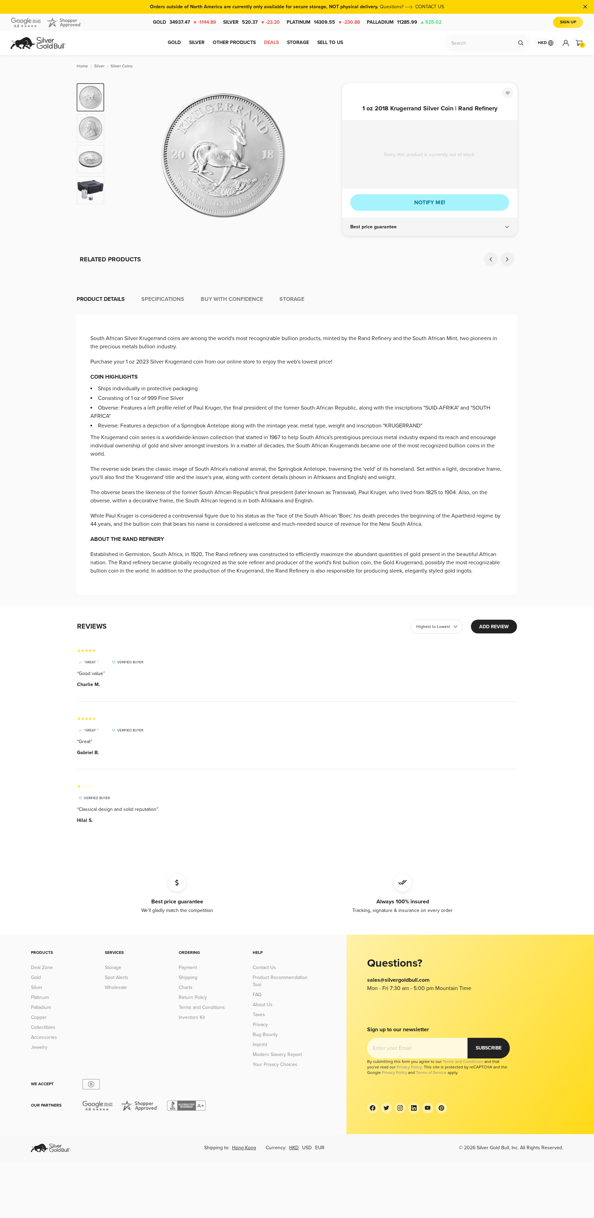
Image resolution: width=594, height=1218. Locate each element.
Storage (113, 967)
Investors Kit (192, 1017)
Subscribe (489, 1048)
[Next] (326, 155)
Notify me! (430, 202)
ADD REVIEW (494, 627)
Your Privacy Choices (275, 1064)
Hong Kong (244, 1148)
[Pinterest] (441, 1107)
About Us (263, 1005)
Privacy (260, 1024)
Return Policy (193, 997)
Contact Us (264, 967)
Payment (188, 967)
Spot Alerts (116, 977)
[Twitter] (386, 1107)
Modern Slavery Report (277, 1054)
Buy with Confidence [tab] (232, 299)
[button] (429, 227)
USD (307, 1148)
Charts (185, 987)
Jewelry (39, 1047)
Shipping (188, 977)
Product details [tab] (101, 299)
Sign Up (568, 22)
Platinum (323, 22)
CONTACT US (429, 7)
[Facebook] (372, 1107)
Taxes (259, 1015)
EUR (319, 1148)
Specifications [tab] (162, 299)
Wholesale (116, 987)
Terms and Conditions (202, 1007)
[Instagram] (400, 1107)
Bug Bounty (265, 1034)
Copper (39, 1017)
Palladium (404, 22)
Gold (184, 22)
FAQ (257, 995)
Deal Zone (42, 967)
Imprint (260, 1044)
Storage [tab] (291, 299)
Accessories (44, 1037)
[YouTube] (427, 1107)
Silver (251, 22)
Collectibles (43, 1027)
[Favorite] (507, 92)
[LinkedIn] (413, 1107)
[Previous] (120, 155)
